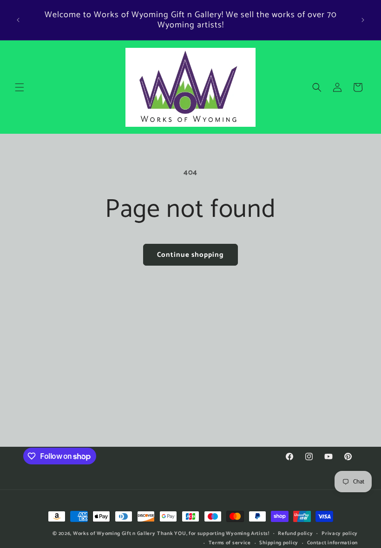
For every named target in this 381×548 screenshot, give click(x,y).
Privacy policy (340, 533)
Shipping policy (278, 543)
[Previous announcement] (18, 20)
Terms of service (230, 543)
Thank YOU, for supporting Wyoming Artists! (213, 533)
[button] (19, 87)
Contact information (332, 543)
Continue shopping (190, 255)
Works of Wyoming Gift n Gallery (114, 533)
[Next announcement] (363, 20)
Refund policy (295, 533)
